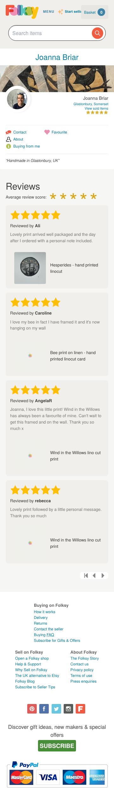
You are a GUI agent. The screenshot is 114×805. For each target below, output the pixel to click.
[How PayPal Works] (57, 790)
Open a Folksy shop (32, 658)
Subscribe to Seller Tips (35, 687)
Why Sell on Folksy (31, 669)
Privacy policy (81, 669)
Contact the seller (48, 629)
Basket (93, 12)
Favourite (59, 132)
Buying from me (26, 146)
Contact (19, 132)
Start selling (75, 12)
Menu (48, 11)
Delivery (41, 617)
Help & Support (28, 664)
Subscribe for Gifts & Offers (57, 640)
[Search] (97, 33)
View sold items (96, 108)
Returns (40, 623)
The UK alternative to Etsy (37, 675)
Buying (44, 634)
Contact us (79, 664)
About (18, 139)
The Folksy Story (84, 658)
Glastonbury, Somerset (90, 104)
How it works (44, 611)
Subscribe (57, 745)
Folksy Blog (25, 681)
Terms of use (81, 675)
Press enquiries (83, 681)
